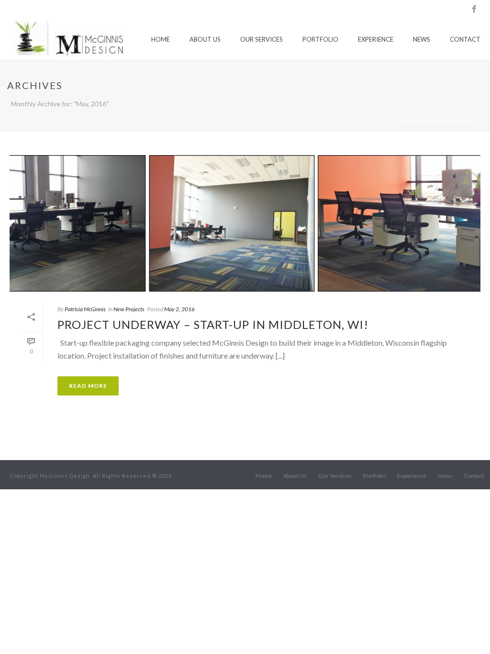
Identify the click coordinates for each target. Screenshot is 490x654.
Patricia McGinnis (85, 309)
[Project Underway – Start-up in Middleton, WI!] (245, 223)
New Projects (129, 309)
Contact (465, 39)
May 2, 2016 (179, 309)
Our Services (261, 39)
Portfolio (320, 39)
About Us (205, 39)
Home (160, 39)
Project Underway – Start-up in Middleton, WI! (212, 324)
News (421, 39)
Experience (375, 39)
